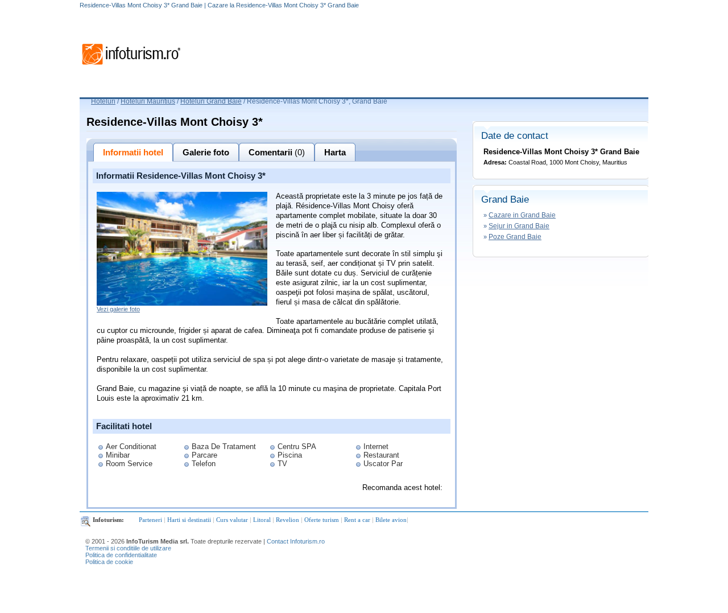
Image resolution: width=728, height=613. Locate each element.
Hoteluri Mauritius (148, 101)
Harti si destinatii (189, 519)
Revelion (287, 519)
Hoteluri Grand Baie (211, 101)
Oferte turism (321, 519)
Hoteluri (103, 101)
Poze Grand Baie (515, 237)
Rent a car (357, 519)
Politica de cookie (109, 561)
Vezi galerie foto (118, 309)
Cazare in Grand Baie (522, 215)
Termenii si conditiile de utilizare (128, 548)
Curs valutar (232, 519)
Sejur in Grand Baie (519, 226)
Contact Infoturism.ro (296, 541)
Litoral (262, 519)
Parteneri (150, 519)
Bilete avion (391, 519)
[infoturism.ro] (131, 66)
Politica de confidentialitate (121, 555)
